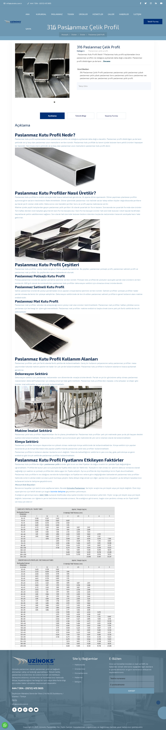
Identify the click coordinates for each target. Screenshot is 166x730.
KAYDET (131, 691)
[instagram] (151, 3)
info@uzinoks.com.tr (14, 3)
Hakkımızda (79, 664)
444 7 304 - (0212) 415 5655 (40, 3)
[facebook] (140, 3)
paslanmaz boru (107, 75)
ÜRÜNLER (83, 14)
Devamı (106, 61)
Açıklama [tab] (52, 116)
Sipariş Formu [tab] (111, 116)
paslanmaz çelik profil (123, 78)
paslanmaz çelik (121, 72)
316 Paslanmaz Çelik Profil (91, 72)
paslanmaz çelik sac (88, 78)
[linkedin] (156, 3)
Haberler (78, 677)
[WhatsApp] (5, 725)
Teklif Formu (153, 21)
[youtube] (161, 3)
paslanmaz (108, 72)
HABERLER (124, 14)
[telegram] (146, 3)
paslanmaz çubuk (135, 72)
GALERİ (111, 14)
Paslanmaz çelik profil (98, 51)
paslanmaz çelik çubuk (89, 75)
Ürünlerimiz (79, 669)
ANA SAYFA (28, 21)
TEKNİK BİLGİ (70, 21)
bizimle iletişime (58, 491)
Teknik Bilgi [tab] (80, 116)
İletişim (77, 681)
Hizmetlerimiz (80, 673)
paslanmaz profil (105, 78)
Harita (14, 700)
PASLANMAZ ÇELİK (57, 21)
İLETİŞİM (137, 14)
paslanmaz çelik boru (124, 75)
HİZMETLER (97, 14)
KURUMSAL (41, 14)
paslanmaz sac (140, 75)
